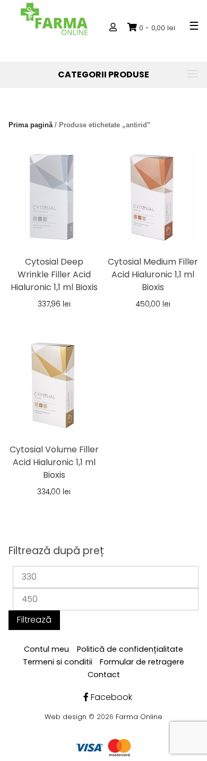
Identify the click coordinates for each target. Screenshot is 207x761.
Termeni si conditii (57, 662)
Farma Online (139, 716)
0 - (157, 27)
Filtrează (34, 620)
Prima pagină (30, 125)
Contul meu (46, 649)
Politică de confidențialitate (130, 649)
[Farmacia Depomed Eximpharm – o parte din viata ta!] (54, 18)
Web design (66, 716)
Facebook (110, 697)
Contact (104, 674)
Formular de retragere (142, 662)
